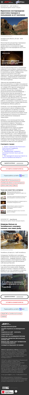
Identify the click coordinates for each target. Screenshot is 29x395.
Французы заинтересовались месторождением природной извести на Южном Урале (16, 193)
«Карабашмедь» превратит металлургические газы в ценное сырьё (12, 153)
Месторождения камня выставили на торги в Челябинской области (14, 156)
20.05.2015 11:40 (4, 6)
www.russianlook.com (6, 36)
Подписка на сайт (7, 332)
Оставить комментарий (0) (14, 169)
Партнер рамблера (14, 387)
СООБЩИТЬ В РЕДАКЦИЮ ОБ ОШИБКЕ (12, 345)
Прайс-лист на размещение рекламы (13, 336)
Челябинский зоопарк (7, 250)
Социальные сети (7, 334)
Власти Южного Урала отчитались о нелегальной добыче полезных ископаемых (15, 207)
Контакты (17, 332)
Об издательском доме (8, 326)
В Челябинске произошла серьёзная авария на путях (13, 283)
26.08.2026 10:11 (5, 219)
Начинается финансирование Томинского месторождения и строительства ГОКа (17, 197)
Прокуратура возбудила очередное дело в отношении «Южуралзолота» (17, 202)
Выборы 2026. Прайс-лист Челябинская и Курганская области (13, 342)
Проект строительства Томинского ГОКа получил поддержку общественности (13, 148)
